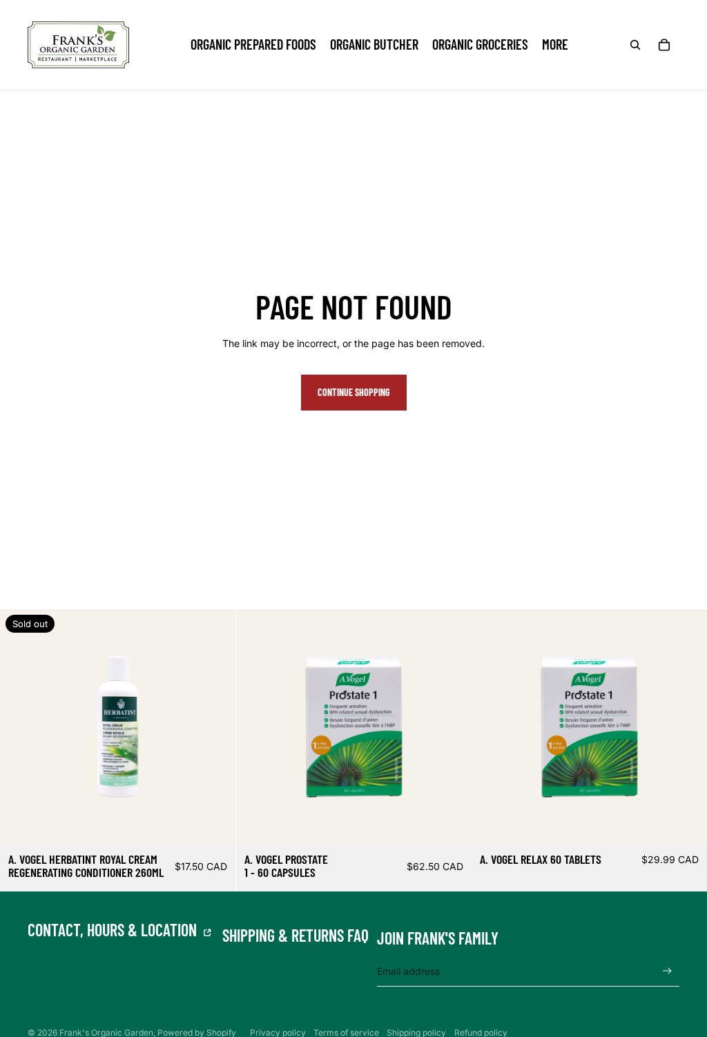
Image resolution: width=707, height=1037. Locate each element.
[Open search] (635, 45)
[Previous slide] (257, 726)
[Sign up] (667, 971)
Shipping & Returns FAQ (295, 936)
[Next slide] (450, 726)
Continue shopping (354, 392)
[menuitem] (555, 45)
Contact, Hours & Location (114, 930)
